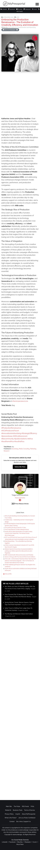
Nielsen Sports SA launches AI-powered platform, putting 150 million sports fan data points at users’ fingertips (19, 551)
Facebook (12, 9)
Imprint (17, 814)
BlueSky (20, 842)
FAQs (32, 806)
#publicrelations (20, 439)
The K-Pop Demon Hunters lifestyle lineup (17, 529)
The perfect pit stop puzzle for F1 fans (15, 527)
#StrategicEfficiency (29, 433)
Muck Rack (20, 844)
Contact (12, 821)
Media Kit (8, 810)
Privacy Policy (9, 814)
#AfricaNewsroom (20, 436)
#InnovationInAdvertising (11, 433)
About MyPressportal (28, 814)
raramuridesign (17, 834)
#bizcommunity (7, 439)
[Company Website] (20, 500)
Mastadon (28, 842)
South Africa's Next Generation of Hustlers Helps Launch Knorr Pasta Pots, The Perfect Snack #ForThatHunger (18, 533)
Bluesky (19, 9)
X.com (35, 9)
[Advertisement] (20, 95)
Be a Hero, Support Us (23, 821)
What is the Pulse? (11, 818)
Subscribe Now (20, 467)
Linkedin (4, 842)
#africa (30, 439)
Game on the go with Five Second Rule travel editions (20, 557)
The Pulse (17, 806)
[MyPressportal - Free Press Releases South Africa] (16, 3)
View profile (8, 574)
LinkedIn (4, 9)
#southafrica (19, 441)
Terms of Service (29, 810)
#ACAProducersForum (10, 431)
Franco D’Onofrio (20, 498)
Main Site (9, 806)
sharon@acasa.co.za (20, 401)
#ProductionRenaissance (11, 428)
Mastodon (28, 9)
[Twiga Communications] (20, 488)
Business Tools (17, 810)
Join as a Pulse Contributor (26, 818)
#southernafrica (7, 441)
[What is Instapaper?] (17, 29)
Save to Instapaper (10, 29)
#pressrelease (7, 436)
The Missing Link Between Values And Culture (19, 614)
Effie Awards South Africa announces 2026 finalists (19, 555)
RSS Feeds (25, 806)
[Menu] (37, 4)
